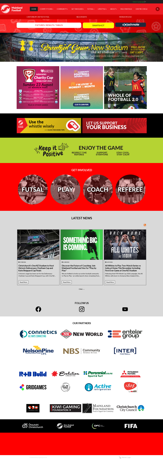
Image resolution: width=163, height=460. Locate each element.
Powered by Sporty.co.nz (38, 457)
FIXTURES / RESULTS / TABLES (49, 25)
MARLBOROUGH (125, 17)
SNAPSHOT (98, 25)
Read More (23, 282)
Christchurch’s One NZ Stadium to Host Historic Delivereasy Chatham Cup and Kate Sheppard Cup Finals (36, 268)
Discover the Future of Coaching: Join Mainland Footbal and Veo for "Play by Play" (79, 268)
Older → (82, 289)
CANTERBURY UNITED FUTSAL (38, 17)
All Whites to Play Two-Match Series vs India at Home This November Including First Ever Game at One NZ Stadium (123, 268)
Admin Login (126, 457)
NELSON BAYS (82, 17)
